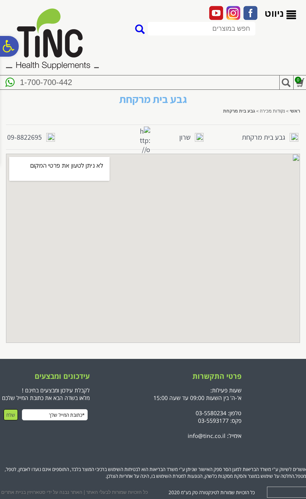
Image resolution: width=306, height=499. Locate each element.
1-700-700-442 (46, 82)
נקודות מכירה (272, 111)
